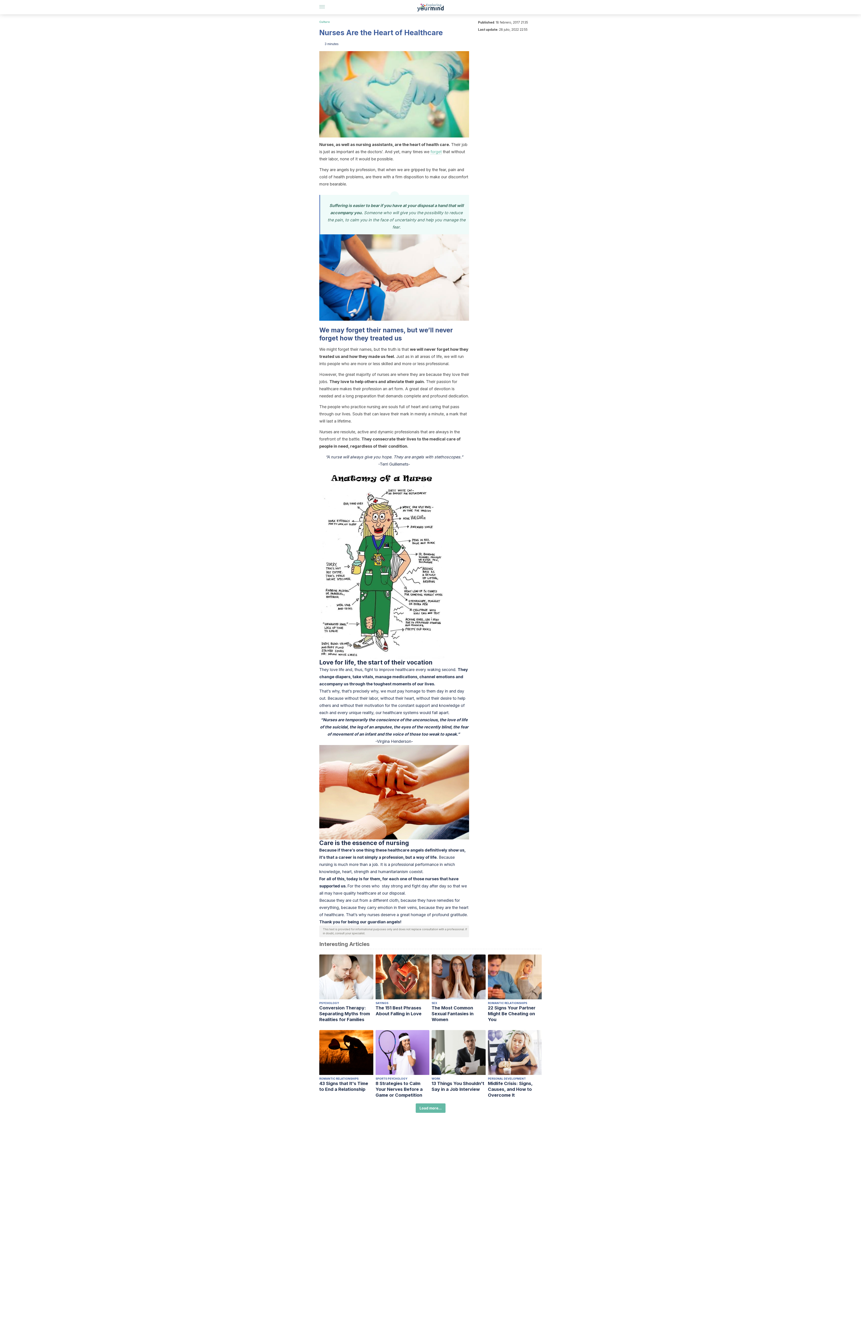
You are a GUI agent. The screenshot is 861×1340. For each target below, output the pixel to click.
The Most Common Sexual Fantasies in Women (453, 1013)
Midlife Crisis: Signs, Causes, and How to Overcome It (510, 1089)
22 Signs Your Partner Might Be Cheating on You (511, 1013)
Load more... (431, 1108)
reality (367, 712)
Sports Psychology (391, 1078)
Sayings (382, 1003)
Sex (434, 1003)
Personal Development (507, 1078)
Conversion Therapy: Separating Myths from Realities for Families (344, 1013)
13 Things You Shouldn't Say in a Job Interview (458, 1086)
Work (436, 1078)
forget (436, 151)
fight (416, 886)
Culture (324, 22)
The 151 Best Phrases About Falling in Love (399, 1010)
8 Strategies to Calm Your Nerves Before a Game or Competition (399, 1089)
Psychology (329, 1003)
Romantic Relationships (507, 1003)
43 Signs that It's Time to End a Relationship (343, 1086)
